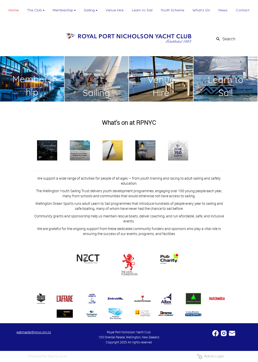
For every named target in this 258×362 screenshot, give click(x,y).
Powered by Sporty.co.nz (47, 356)
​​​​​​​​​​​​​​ (216, 333)
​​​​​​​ (232, 333)
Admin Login (213, 356)
